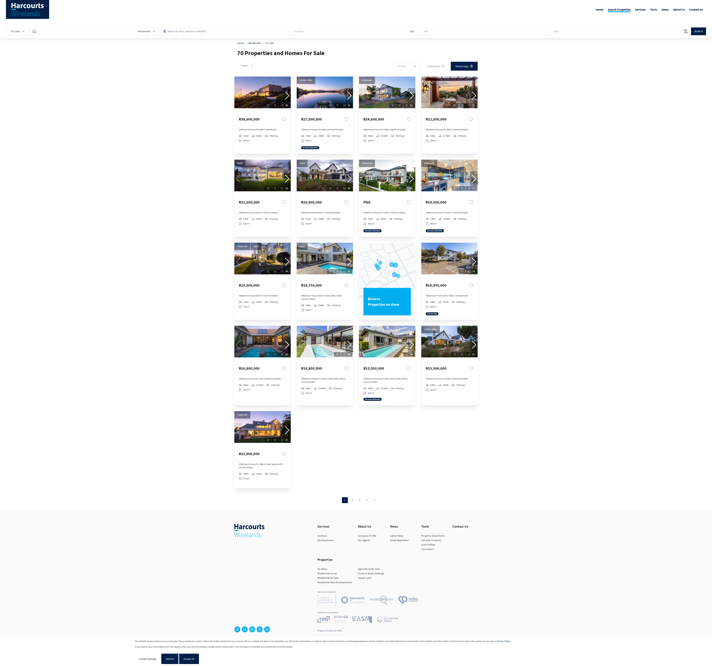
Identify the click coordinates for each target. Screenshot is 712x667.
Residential (254, 43)
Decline (170, 659)
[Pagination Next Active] (252, 66)
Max (557, 31)
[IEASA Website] (362, 620)
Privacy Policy (503, 641)
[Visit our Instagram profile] (252, 629)
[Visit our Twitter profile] (260, 629)
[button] (287, 95)
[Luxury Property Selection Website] (326, 600)
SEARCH (698, 31)
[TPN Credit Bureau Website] (323, 620)
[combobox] (184, 31)
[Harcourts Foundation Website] (352, 600)
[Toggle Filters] (686, 31)
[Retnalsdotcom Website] (382, 601)
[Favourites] (284, 119)
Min (426, 31)
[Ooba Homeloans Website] (408, 600)
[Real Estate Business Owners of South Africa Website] (341, 620)
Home (240, 43)
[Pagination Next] (375, 500)
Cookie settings (147, 659)
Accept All (189, 659)
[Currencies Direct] (387, 620)
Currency (299, 31)
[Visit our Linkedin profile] (245, 629)
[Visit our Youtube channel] (267, 629)
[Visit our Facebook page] (237, 629)
